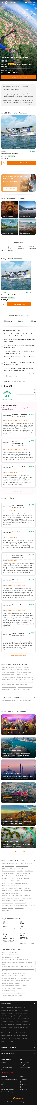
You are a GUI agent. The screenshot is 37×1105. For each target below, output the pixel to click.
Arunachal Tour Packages (8, 1021)
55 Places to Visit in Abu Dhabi (10, 957)
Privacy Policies (24, 1065)
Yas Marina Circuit (7, 905)
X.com (24, 1084)
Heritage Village (6, 890)
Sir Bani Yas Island (7, 863)
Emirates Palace (19, 908)
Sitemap (3, 1087)
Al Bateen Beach (17, 890)
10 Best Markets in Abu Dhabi (10, 966)
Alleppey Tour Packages (7, 1041)
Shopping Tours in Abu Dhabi (25, 677)
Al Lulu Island (27, 890)
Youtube (24, 1089)
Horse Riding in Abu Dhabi (27, 679)
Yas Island (19, 895)
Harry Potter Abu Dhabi (8, 895)
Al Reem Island (29, 876)
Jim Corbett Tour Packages (8, 1038)
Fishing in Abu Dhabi (21, 684)
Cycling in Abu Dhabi (8, 667)
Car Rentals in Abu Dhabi (9, 682)
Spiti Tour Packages (20, 1007)
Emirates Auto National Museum (11, 898)
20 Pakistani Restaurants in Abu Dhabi (12, 995)
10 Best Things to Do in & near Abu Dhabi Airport (15, 959)
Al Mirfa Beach (28, 878)
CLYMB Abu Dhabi (20, 903)
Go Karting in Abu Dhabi (8, 677)
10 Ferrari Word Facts (8, 990)
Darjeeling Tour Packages (21, 1016)
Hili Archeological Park (22, 866)
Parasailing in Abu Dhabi (9, 687)
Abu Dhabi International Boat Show (11, 893)
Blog (2, 1084)
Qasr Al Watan (29, 871)
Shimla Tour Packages (7, 1035)
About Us (3, 1062)
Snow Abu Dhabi (18, 863)
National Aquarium (16, 885)
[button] (3, 275)
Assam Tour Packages (22, 1021)
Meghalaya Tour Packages (8, 1018)
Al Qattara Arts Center (8, 866)
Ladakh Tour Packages (7, 1007)
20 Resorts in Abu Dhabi (24, 978)
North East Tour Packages (23, 1018)
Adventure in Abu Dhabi (24, 689)
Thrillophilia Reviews (6, 1067)
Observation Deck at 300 (9, 888)
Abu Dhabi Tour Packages (24, 700)
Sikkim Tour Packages (7, 1016)
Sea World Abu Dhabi (17, 876)
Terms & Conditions (25, 1062)
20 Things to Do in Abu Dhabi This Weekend (14, 985)
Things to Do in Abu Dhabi (9, 703)
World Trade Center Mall (23, 873)
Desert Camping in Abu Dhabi (10, 679)
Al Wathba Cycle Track (24, 888)
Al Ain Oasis (5, 881)
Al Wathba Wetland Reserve (18, 881)
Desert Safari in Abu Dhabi (9, 689)
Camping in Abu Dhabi (24, 672)
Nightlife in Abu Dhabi (21, 674)
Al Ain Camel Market (7, 883)
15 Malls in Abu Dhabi (8, 980)
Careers (3, 1065)
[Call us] (3, 163)
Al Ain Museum (29, 863)
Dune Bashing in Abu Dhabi (21, 669)
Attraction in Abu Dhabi (8, 700)
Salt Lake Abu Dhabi (19, 868)
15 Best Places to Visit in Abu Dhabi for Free (13, 973)
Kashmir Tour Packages (7, 1010)
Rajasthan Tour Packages (21, 1010)
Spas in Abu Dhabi (7, 669)
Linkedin (24, 1087)
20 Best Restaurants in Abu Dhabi (11, 983)
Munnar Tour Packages (22, 1033)
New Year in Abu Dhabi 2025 (9, 952)
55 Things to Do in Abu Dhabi (10, 955)
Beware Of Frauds (8, 1072)
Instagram (24, 1082)
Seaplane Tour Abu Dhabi (9, 154)
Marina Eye (27, 895)
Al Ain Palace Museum (21, 883)
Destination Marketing (7, 1092)
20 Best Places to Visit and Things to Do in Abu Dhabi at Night (17, 963)
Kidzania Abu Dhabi (7, 903)
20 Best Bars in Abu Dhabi (26, 966)
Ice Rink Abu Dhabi (7, 868)
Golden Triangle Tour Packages (9, 1030)
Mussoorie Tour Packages (21, 1035)
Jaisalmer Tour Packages (21, 1027)
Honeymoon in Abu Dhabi (25, 687)
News (2, 1069)
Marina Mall (5, 885)
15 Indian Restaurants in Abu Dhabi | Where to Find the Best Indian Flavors (18, 970)
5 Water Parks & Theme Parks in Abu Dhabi (13, 976)
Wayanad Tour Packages (8, 1033)
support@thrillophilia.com (10, 1079)
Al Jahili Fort (20, 871)
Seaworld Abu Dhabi (18, 900)
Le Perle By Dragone (7, 908)
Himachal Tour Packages (8, 1024)
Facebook (24, 1079)
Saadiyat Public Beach (8, 873)
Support (3, 1082)
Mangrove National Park (20, 905)
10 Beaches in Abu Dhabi (22, 980)
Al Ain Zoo (31, 905)
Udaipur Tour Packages (25, 1030)
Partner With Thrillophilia (7, 1089)
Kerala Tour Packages (7, 1013)
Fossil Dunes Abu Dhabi (8, 871)
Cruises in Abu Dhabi (8, 684)
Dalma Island (6, 876)
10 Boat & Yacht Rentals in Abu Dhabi (12, 988)
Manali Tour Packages (7, 1027)
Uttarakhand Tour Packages (23, 1024)
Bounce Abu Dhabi (27, 898)
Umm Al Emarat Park (16, 878)
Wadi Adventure (6, 900)
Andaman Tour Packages (20, 1013)
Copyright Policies (25, 1067)
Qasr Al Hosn (5, 878)
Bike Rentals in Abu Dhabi (25, 682)
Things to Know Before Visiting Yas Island (13, 993)
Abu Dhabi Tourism (23, 703)
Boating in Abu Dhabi (8, 674)
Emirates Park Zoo (7, 910)
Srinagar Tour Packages (23, 1038)
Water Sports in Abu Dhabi (9, 672)
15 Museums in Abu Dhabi (9, 978)
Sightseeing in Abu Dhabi (22, 667)
